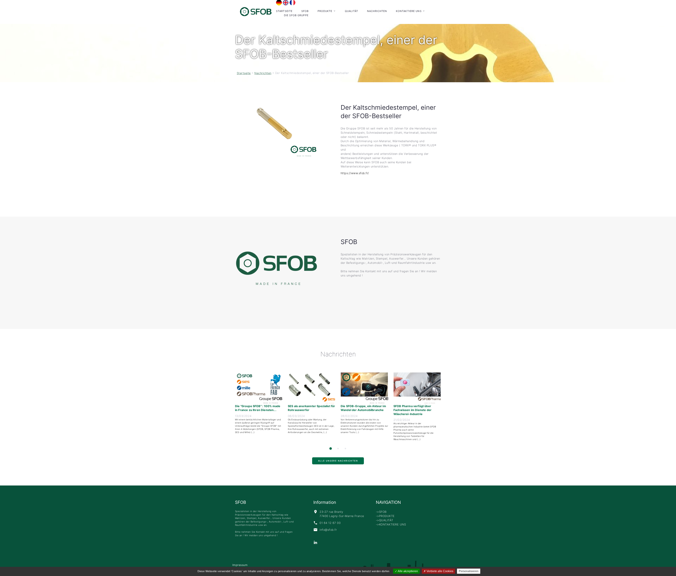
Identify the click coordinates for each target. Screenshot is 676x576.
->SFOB (381, 511)
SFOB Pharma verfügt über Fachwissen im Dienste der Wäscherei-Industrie (412, 410)
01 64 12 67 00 (330, 523)
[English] (286, 2)
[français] (292, 2)
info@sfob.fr (328, 529)
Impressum (240, 565)
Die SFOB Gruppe (296, 15)
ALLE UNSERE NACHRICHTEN (338, 462)
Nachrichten (377, 11)
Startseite (284, 11)
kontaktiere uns (409, 11)
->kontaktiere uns (391, 524)
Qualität (351, 11)
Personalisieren (468, 571)
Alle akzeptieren (407, 571)
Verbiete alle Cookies (439, 571)
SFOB (305, 11)
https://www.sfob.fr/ (355, 173)
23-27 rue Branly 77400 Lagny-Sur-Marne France (342, 514)
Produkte (325, 11)
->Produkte (385, 516)
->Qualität (384, 520)
